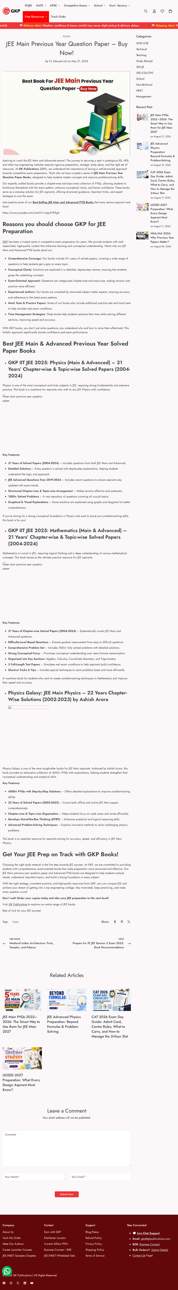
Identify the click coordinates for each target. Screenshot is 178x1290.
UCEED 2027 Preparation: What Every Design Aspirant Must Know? (21, 1082)
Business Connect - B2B (57, 1250)
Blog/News (92, 1232)
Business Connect (150, 1244)
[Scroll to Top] (171, 1271)
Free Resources (34, 17)
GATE (39, 5)
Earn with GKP (52, 1232)
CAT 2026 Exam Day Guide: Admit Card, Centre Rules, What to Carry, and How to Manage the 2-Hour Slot (110, 1026)
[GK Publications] (11, 11)
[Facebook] (115, 921)
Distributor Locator (55, 1238)
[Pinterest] (122, 921)
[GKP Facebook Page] (4, 1283)
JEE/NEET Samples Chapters (19, 1256)
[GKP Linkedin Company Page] (24, 1283)
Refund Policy (94, 1238)
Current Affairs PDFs (56, 1244)
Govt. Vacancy (118, 5)
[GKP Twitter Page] (18, 1283)
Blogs (66, 36)
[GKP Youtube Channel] (31, 1283)
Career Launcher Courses (17, 1250)
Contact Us (139, 1255)
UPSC (53, 5)
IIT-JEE (28, 5)
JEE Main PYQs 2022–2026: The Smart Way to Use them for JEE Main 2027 (21, 1024)
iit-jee (15, 922)
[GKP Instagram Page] (11, 1283)
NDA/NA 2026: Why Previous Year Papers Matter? (162, 237)
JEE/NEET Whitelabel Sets (59, 1256)
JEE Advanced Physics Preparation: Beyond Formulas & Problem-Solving (64, 1024)
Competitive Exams (75, 5)
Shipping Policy (95, 1250)
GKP (5, 242)
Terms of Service (95, 1256)
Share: (105, 922)
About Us (8, 1232)
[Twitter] (129, 921)
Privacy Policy (94, 1244)
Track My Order (12, 1238)
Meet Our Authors (13, 1244)
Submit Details (159, 1250)
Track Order (58, 17)
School (98, 5)
